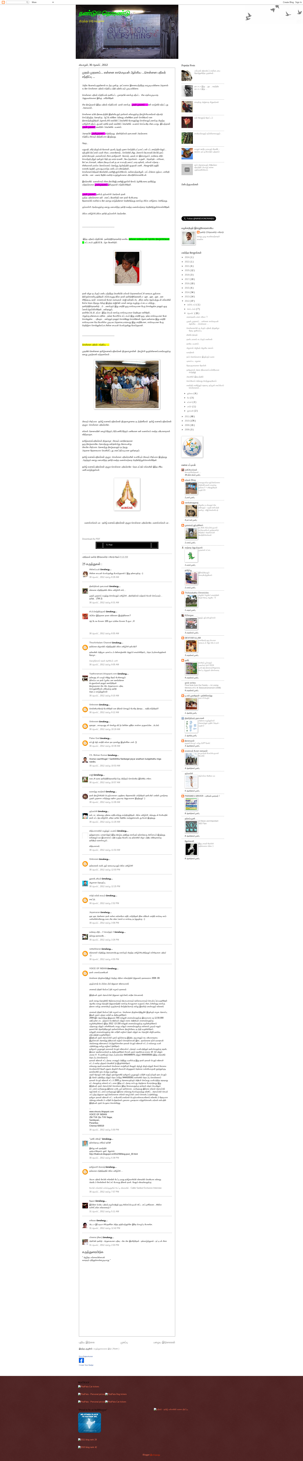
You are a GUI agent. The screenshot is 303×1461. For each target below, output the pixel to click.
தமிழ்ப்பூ (188, 570)
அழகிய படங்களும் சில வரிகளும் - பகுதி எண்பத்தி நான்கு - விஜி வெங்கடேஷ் (209, 507)
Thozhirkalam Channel (100, 642)
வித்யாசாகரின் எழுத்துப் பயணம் (103, 831)
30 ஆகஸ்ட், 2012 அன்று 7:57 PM (104, 1192)
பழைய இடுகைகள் (164, 1342)
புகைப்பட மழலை (194, 361)
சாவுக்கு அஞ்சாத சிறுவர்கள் (206, 102)
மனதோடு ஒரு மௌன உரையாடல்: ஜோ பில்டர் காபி (209, 641)
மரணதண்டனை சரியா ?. (197, 317)
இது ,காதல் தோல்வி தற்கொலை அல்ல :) (206, 844)
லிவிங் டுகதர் (192, 335)
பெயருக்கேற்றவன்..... (193, 472)
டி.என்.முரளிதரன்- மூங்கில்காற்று (198, 695)
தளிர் (187, 660)
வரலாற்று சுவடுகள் (97, 791)
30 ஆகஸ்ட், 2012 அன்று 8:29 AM (104, 577)
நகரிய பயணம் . (193, 344)
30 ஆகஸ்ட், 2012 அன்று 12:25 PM (104, 886)
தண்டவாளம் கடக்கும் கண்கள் (199, 339)
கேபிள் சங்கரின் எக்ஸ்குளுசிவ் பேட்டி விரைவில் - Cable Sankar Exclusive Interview (125, 1188)
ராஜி (91, 775)
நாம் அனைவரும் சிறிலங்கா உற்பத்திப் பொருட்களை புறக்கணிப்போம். (205, 167)
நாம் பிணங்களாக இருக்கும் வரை (200, 357)
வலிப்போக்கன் (191, 470)
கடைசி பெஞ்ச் (204, 698)
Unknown (94, 704)
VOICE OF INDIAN (98, 968)
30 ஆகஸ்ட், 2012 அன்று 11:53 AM (104, 850)
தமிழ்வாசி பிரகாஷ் (97, 1167)
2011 (187, 416)
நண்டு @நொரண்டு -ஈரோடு (212, 232)
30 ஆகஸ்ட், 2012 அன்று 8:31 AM (104, 602)
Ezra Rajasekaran (86, 1356)
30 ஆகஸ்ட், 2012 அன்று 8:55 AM (104, 633)
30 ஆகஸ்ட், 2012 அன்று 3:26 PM (104, 940)
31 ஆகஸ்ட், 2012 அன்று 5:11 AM (104, 1211)
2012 (187, 301)
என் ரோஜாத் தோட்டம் (203, 118)
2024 (187, 257)
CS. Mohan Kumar (98, 755)
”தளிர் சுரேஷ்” (95, 1139)
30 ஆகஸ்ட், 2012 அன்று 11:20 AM (104, 822)
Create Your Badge (86, 1365)
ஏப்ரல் (190, 402)
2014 (187, 292)
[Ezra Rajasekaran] (81, 1362)
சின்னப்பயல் (94, 569)
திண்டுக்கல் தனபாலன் (99, 586)
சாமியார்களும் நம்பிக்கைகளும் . (208, 133)
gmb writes (190, 683)
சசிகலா (93, 1220)
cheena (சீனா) (96, 1237)
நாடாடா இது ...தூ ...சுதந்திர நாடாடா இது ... (206, 87)
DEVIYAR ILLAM (193, 638)
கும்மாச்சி (93, 811)
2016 (187, 283)
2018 (187, 275)
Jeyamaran (95, 912)
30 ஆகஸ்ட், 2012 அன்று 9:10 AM (104, 695)
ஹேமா (92, 1201)
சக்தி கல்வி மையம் (97, 895)
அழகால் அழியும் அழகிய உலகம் (200, 348)
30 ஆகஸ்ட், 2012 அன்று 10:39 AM (104, 746)
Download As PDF (91, 539)
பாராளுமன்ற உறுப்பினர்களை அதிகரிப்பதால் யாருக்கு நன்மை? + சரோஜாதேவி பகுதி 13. (209, 486)
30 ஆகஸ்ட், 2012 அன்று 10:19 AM (104, 729)
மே (188, 398)
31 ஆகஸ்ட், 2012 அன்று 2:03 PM (104, 1245)
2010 (187, 421)
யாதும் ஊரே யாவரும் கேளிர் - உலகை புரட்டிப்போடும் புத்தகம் (207, 150)
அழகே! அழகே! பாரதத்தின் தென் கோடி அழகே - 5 (209, 596)
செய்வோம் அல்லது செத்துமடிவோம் (202, 381)
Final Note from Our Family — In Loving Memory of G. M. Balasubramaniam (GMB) (203, 686)
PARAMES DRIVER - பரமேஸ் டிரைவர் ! (202, 796)
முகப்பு (124, 1342)
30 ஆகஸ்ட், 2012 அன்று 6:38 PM (104, 1158)
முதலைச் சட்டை (205, 550)
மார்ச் (189, 406)
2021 (187, 266)
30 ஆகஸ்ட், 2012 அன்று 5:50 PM (104, 1130)
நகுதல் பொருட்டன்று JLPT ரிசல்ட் (198, 743)
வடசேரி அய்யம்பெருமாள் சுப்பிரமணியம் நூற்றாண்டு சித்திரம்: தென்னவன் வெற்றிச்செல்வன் (209, 531)
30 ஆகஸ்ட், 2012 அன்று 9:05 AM (104, 664)
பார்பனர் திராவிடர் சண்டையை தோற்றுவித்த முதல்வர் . (207, 72)
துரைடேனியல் (95, 878)
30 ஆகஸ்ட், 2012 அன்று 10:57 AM (104, 782)
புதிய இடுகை (87, 1342)
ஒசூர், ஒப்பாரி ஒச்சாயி (207, 618)
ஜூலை (190, 393)
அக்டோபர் (191, 304)
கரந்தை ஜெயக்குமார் (194, 547)
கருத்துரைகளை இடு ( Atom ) (106, 1349)
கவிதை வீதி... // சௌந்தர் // (102, 932)
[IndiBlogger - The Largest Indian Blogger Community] (89, 1432)
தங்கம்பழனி (190, 818)
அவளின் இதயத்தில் (195, 377)
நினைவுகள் (189, 741)
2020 (187, 270)
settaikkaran (95, 949)
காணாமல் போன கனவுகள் (196, 751)
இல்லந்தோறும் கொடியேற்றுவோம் (205, 574)
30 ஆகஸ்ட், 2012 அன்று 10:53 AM (104, 766)
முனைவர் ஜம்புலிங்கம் (194, 525)
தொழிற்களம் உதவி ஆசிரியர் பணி (103, 661)
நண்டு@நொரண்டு (104, 13)
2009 (187, 425)
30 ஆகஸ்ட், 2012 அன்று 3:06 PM (104, 923)
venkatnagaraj (191, 502)
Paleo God (94, 738)
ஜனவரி (190, 411)
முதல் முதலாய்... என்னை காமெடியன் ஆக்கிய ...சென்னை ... (203, 322)
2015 (187, 288)
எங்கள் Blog (190, 480)
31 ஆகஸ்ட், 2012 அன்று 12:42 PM (104, 1228)
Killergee (189, 615)
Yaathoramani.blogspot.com (103, 674)
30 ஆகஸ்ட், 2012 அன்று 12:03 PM (104, 869)
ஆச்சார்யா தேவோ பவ (207, 776)
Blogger (146, 1455)
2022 (187, 262)
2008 (187, 429)
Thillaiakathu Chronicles (197, 593)
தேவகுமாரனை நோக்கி (196, 365)
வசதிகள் (190, 352)
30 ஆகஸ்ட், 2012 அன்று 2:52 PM (104, 903)
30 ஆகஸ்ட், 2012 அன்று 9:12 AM (104, 712)
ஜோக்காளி (189, 841)
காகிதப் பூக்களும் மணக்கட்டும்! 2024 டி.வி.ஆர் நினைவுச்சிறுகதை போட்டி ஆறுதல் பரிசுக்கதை (209, 666)
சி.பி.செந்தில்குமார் (97, 611)
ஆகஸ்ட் (190, 313)
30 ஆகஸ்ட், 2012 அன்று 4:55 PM (104, 959)
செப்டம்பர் (191, 309)
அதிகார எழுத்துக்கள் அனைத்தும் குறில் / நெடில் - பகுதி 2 (209, 723)
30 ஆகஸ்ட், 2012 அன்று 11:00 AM (104, 802)
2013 (187, 296)
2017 (187, 279)
